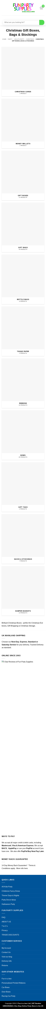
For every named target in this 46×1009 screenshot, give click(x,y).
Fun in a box (7, 979)
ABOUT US (6, 922)
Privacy (5, 930)
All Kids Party (7, 887)
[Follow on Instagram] (20, 17)
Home (4, 39)
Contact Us (6, 952)
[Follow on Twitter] (24, 17)
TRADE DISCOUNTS (10, 935)
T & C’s (5, 926)
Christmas (30, 39)
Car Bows (5, 987)
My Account (6, 948)
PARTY (10, 39)
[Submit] (41, 22)
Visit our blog (7, 957)
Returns (5, 965)
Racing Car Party (8, 996)
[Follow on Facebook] (16, 17)
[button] (3, 8)
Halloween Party (8, 904)
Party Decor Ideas (9, 900)
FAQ (3, 917)
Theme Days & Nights (10, 895)
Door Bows (6, 992)
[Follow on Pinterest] (28, 17)
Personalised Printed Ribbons (13, 983)
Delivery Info (7, 961)
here (26, 868)
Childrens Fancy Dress (11, 891)
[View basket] (41, 8)
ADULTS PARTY (19, 39)
